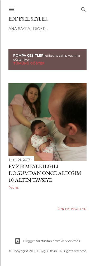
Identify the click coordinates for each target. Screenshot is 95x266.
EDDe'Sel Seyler (28, 19)
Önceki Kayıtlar (72, 209)
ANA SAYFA (19, 28)
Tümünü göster (29, 63)
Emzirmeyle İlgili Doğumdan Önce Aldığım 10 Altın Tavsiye (44, 173)
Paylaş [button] (13, 187)
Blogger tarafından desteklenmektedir (51, 241)
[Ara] (83, 8)
